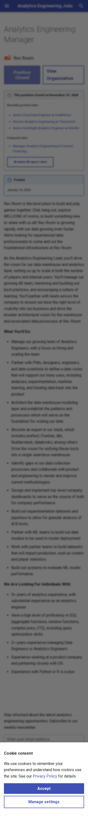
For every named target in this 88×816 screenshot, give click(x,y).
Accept (44, 788)
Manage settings (44, 801)
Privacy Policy (45, 776)
